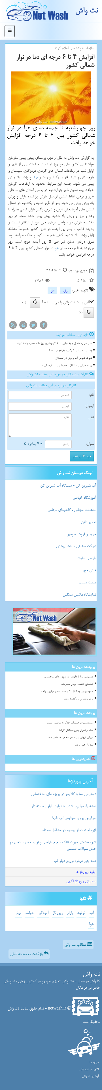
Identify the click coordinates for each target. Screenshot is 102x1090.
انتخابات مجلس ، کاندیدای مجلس (72, 510)
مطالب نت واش (75, 944)
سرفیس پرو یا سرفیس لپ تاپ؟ (74, 818)
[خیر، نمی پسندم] (89, 313)
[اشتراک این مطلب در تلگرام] (22, 326)
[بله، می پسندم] (35, 302)
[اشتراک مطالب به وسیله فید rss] (12, 326)
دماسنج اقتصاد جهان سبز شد (77, 684)
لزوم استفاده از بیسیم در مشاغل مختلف (68, 830)
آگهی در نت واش (89, 1069)
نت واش (86, 10)
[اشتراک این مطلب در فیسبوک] (43, 326)
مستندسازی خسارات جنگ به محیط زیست (70, 722)
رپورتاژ (57, 913)
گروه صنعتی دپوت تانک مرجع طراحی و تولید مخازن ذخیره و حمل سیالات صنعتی (52, 845)
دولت (29, 913)
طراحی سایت (86, 558)
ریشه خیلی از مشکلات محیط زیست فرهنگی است (65, 365)
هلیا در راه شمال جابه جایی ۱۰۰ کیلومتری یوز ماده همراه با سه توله (54, 343)
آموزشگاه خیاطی (84, 497)
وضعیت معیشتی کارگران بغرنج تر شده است (68, 350)
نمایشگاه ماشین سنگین (79, 594)
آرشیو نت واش (90, 1076)
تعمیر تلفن (88, 522)
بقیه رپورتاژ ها (85, 872)
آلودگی (42, 913)
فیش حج (89, 570)
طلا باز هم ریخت (84, 744)
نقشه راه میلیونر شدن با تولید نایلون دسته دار (63, 806)
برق (35, 177)
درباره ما (94, 1062)
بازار (70, 913)
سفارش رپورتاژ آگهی (80, 881)
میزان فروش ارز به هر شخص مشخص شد (70, 737)
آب (91, 913)
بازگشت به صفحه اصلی (27, 954)
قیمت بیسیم (87, 582)
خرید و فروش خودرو (81, 534)
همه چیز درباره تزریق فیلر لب (75, 861)
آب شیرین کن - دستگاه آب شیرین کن (68, 485)
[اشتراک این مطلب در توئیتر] (33, 326)
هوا (56, 248)
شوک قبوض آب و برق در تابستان (73, 358)
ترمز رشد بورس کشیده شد (78, 698)
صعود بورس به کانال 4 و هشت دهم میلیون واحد (67, 691)
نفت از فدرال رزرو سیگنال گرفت (76, 730)
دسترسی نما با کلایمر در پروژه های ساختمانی (68, 676)
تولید (81, 913)
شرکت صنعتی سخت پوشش (76, 546)
